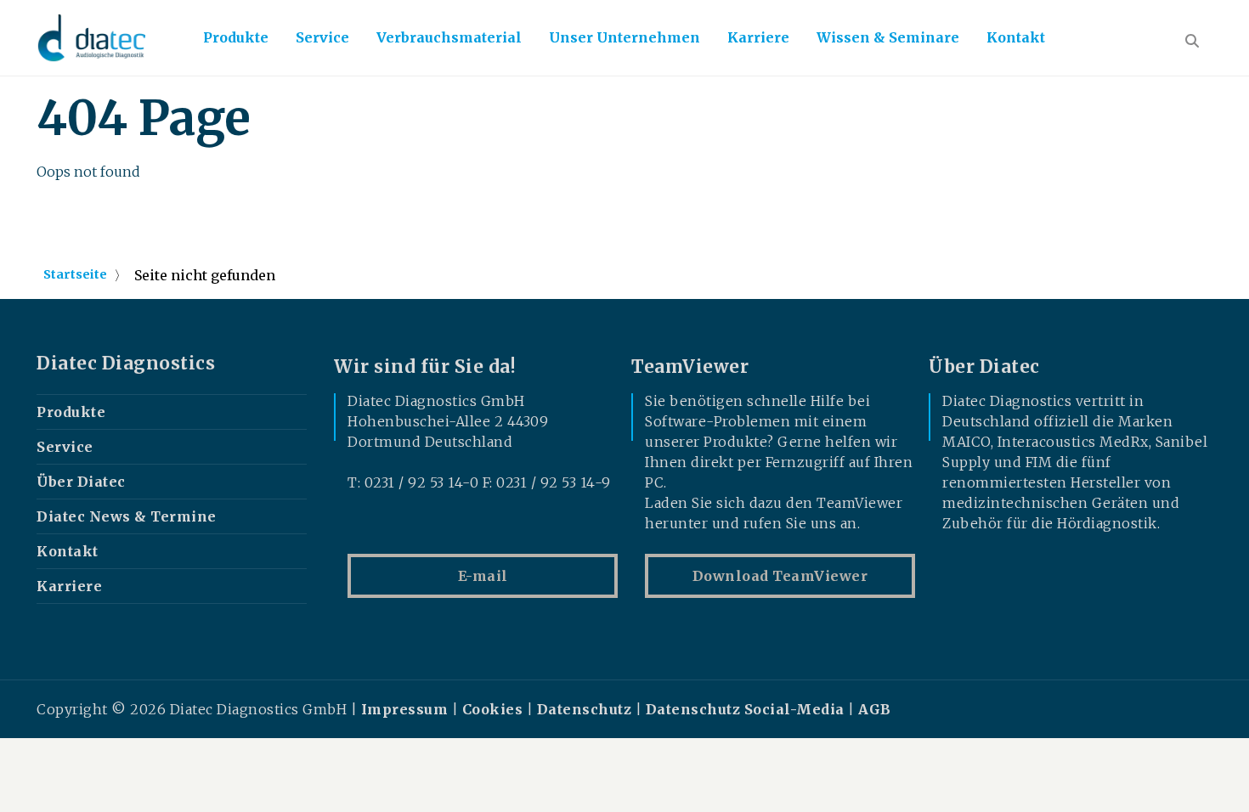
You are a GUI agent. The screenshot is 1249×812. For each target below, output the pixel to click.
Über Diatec (81, 481)
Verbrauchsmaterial (449, 37)
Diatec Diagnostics (126, 363)
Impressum (405, 709)
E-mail (483, 575)
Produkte (235, 37)
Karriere (758, 37)
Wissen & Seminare (888, 37)
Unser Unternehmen (624, 37)
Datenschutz (584, 709)
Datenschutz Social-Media (745, 709)
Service (322, 37)
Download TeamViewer (780, 575)
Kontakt (1015, 37)
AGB (874, 709)
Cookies (492, 709)
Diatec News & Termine (127, 516)
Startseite (75, 274)
